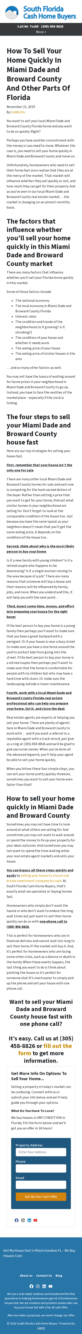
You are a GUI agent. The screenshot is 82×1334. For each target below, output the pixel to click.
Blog (59, 1276)
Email (21, 1178)
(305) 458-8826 (52, 26)
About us (26, 1276)
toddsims (18, 112)
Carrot (41, 1328)
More (40, 32)
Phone (21, 1161)
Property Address (30, 1145)
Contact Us (44, 1276)
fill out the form (45, 1050)
